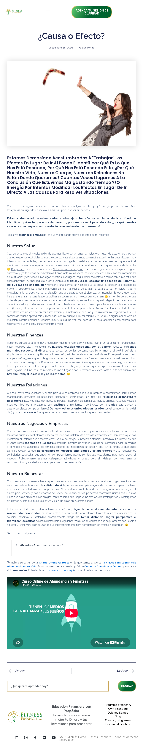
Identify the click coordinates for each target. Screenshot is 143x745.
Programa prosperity (117, 705)
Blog (118, 716)
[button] (48, 12)
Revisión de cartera (117, 724)
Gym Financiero (118, 709)
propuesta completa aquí (59, 570)
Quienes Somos (118, 713)
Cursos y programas (118, 720)
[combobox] (58, 686)
